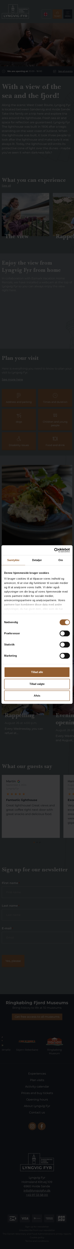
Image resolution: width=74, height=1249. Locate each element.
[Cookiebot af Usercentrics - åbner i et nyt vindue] (54, 550)
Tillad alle (37, 672)
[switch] (65, 633)
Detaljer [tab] (37, 560)
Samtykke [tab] (13, 560)
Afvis (37, 695)
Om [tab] (60, 560)
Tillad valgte (37, 683)
